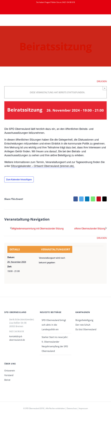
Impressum (83, 408)
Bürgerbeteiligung (84, 320)
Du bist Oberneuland (85, 329)
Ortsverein (9, 370)
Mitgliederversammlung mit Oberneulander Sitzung (38, 228)
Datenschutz (72, 408)
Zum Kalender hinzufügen (19, 179)
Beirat (7, 379)
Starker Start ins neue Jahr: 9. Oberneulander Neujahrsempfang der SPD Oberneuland (55, 344)
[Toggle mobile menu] (105, 21)
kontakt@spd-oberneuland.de (17, 338)
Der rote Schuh (82, 324)
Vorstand (8, 375)
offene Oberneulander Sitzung (89, 228)
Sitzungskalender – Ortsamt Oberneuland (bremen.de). (43, 166)
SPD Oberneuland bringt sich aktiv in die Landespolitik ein (54, 325)
